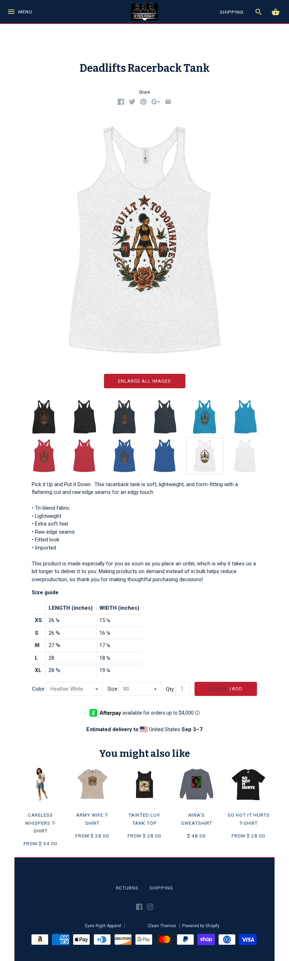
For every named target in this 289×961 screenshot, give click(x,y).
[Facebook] (139, 908)
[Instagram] (150, 908)
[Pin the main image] (143, 103)
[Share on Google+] (156, 103)
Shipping (161, 888)
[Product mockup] (204, 456)
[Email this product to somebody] (168, 103)
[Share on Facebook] (121, 103)
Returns (127, 888)
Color (38, 689)
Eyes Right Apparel (103, 925)
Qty (170, 689)
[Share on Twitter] (132, 103)
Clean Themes (162, 925)
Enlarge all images (144, 381)
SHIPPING (232, 12)
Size (112, 689)
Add (225, 688)
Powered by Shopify (201, 925)
